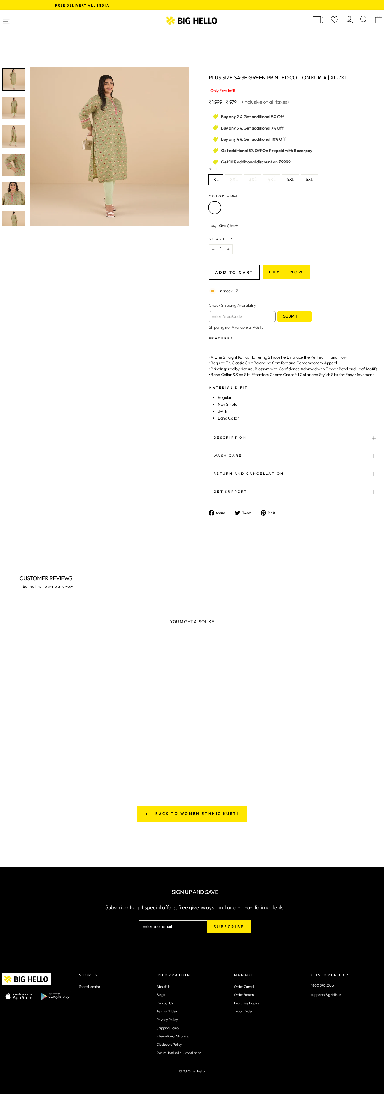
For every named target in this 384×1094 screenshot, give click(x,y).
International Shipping (173, 1036)
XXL (234, 179)
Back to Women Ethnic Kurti (196, 813)
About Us (163, 986)
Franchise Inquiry (246, 1003)
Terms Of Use (167, 1011)
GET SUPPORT (230, 491)
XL (215, 179)
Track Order (243, 1011)
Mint (215, 208)
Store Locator (89, 986)
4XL (271, 179)
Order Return (244, 994)
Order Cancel (244, 986)
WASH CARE (228, 455)
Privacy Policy (167, 1019)
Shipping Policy (168, 1028)
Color (223, 196)
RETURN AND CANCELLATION (249, 473)
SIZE (214, 169)
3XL (252, 179)
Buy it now (286, 272)
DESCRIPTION (230, 437)
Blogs (161, 994)
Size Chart (228, 226)
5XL (290, 179)
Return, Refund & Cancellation (179, 1053)
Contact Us (165, 1003)
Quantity (221, 239)
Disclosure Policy (169, 1044)
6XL (309, 179)
